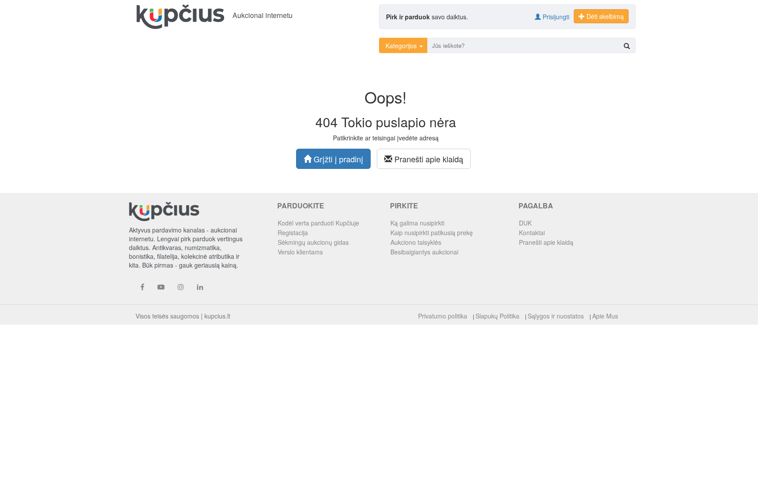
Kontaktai (532, 232)
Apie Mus (605, 315)
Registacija (293, 232)
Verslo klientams (300, 251)
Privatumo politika (442, 315)
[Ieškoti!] (627, 46)
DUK (525, 222)
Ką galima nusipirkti (417, 222)
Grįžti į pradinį (337, 159)
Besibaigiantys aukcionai (424, 251)
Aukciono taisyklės (415, 242)
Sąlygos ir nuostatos (556, 315)
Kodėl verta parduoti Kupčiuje (318, 222)
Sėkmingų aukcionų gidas (313, 242)
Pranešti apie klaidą (427, 159)
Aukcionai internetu (262, 15)
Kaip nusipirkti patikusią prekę (431, 232)
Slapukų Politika (497, 315)
